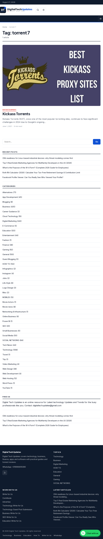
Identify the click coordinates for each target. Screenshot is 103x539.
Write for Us (8, 494)
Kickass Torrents (16, 114)
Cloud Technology (10, 216)
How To (37, 535)
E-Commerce (8, 226)
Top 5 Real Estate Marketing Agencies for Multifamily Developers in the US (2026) (37, 163)
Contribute (7, 498)
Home (5, 27)
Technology (8, 350)
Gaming (6, 250)
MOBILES (6, 297)
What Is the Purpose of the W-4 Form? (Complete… (74, 507)
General (6, 254)
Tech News (7, 345)
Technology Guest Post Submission (17, 509)
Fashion (6, 240)
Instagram (7, 273)
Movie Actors (8, 302)
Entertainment (9, 109)
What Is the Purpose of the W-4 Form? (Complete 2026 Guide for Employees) (36, 168)
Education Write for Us (12, 521)
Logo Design (8, 288)
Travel (5, 354)
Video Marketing (9, 364)
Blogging (6, 202)
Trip (4, 359)
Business (6, 207)
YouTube (6, 388)
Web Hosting (8, 378)
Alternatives (8, 192)
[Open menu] (100, 18)
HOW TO (6, 264)
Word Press (7, 383)
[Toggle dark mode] (43, 10)
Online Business (9, 316)
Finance (6, 245)
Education (7, 231)
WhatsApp (58, 535)
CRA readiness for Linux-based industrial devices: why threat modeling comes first (38, 158)
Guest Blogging (9, 259)
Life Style (6, 283)
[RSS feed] (5, 472)
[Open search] (37, 10)
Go (96, 142)
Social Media (8, 335)
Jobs (5, 278)
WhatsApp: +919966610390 (14, 467)
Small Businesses (10, 331)
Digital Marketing (10, 221)
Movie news (8, 307)
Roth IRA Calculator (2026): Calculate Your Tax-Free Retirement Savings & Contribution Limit (41, 172)
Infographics (8, 269)
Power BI (6, 321)
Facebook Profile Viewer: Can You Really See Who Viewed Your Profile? (33, 177)
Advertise (7, 502)
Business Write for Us (11, 513)
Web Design (8, 369)
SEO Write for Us (10, 517)
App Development (10, 197)
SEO (4, 326)
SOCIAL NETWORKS (11, 340)
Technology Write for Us (13, 506)
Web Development (10, 374)
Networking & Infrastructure (14, 312)
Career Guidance (10, 211)
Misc (4, 292)
